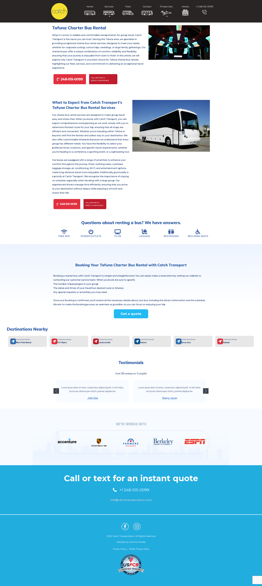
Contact (147, 6)
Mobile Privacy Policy (139, 549)
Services (109, 6)
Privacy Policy (119, 549)
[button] (56, 391)
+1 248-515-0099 (204, 6)
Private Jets (166, 6)
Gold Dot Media (137, 542)
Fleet (128, 6)
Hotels (185, 6)
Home (90, 6)
